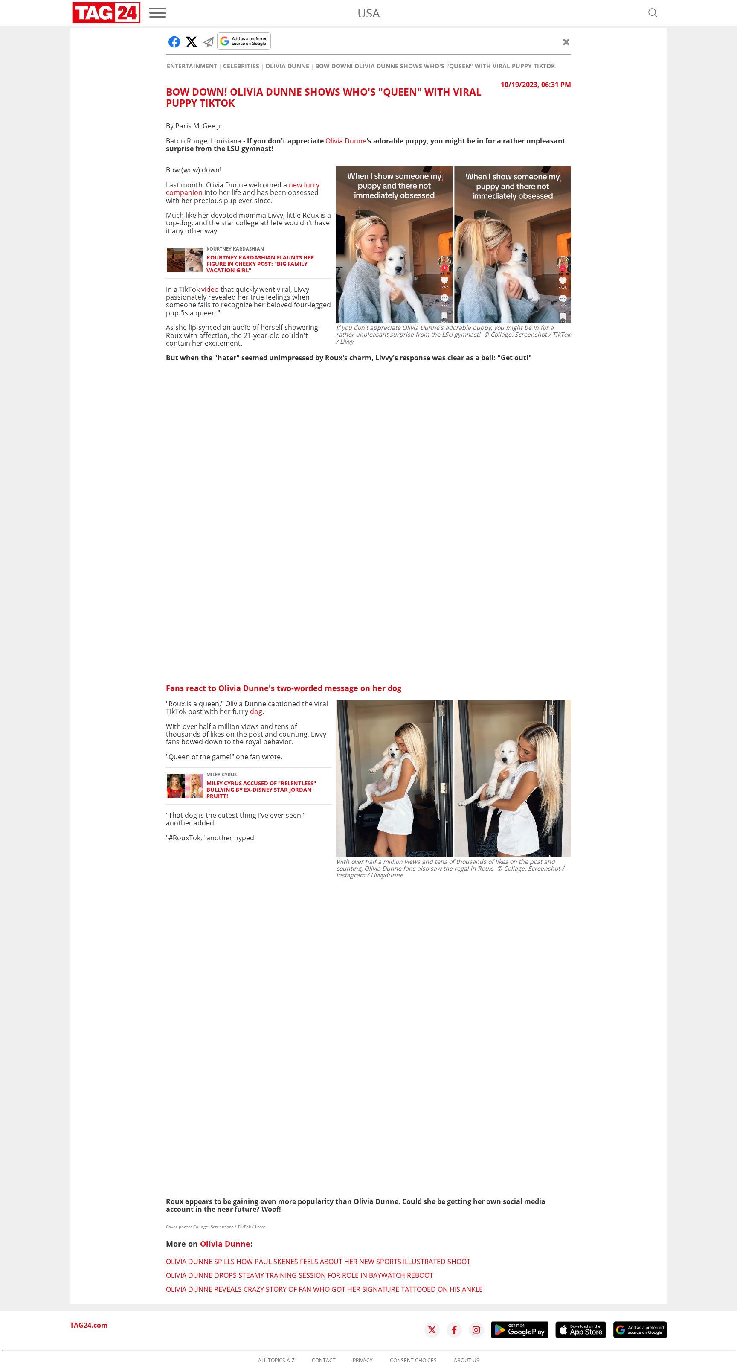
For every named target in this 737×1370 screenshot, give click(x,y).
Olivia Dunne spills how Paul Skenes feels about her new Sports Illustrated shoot (318, 1261)
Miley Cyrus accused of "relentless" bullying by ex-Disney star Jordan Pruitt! (261, 790)
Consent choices (413, 1361)
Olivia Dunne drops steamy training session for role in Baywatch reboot (299, 1275)
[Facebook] (454, 1330)
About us (466, 1361)
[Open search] (653, 12)
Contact (324, 1361)
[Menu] (158, 12)
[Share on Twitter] (191, 41)
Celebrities (241, 66)
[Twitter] (432, 1330)
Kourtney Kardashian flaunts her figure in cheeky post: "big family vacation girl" (260, 264)
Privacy (363, 1361)
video (210, 289)
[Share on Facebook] (174, 41)
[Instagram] (476, 1330)
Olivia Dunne (287, 66)
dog (255, 711)
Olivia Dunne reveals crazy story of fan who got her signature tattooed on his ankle (324, 1289)
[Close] (566, 42)
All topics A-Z (276, 1361)
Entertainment (192, 66)
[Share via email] (208, 41)
